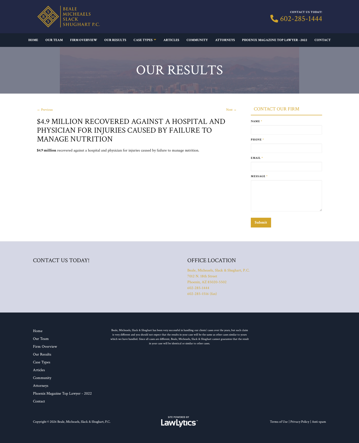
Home (33, 40)
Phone (257, 139)
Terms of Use (279, 422)
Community (197, 40)
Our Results (115, 40)
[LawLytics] (179, 421)
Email (257, 158)
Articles (171, 40)
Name (256, 121)
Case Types (143, 40)
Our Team (54, 40)
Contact (323, 40)
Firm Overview (83, 40)
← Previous (45, 110)
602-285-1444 (301, 18)
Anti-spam (319, 422)
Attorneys (225, 40)
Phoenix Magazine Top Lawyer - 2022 (274, 40)
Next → (231, 110)
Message (259, 176)
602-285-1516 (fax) (202, 293)
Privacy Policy (299, 422)
